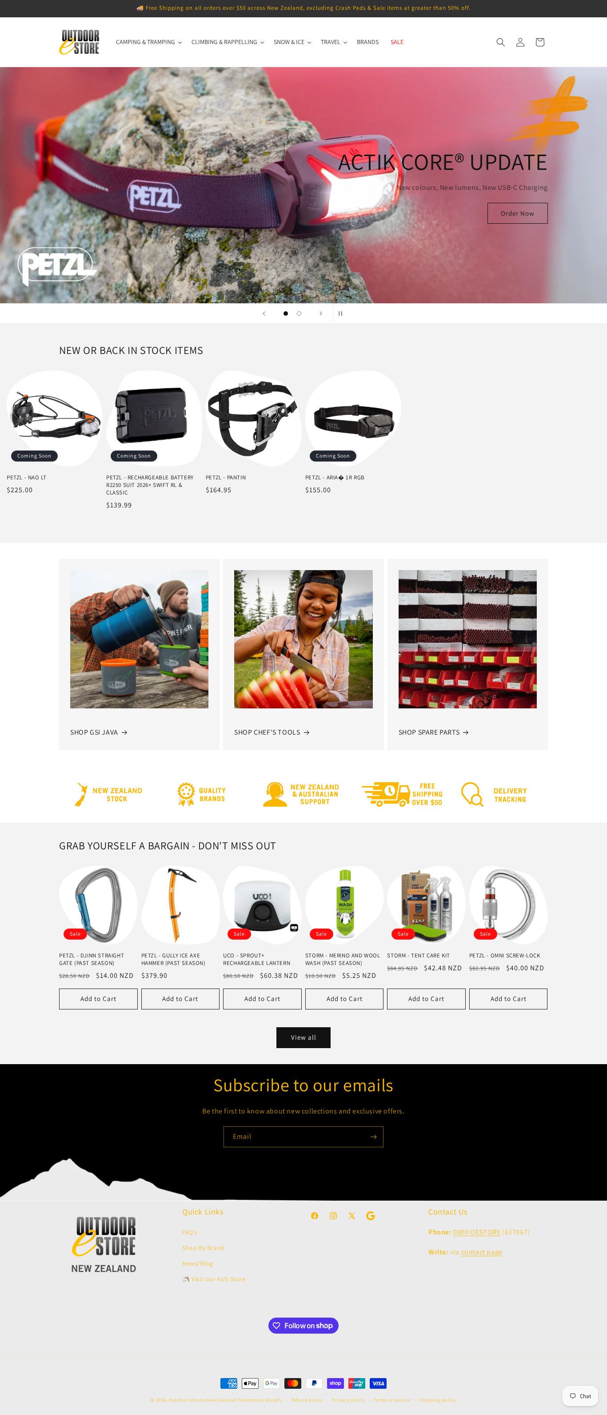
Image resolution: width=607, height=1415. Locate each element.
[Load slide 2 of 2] (299, 313)
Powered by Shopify (260, 1400)
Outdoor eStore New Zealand (202, 1400)
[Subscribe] (373, 1136)
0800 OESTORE (476, 1231)
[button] (501, 42)
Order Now (518, 213)
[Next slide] (321, 313)
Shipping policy (437, 1399)
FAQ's (190, 1232)
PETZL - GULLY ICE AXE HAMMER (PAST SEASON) (173, 959)
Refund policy (307, 1399)
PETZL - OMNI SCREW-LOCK (504, 955)
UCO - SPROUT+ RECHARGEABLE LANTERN (256, 959)
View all (303, 1037)
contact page (482, 1251)
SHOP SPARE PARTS (429, 732)
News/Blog (197, 1263)
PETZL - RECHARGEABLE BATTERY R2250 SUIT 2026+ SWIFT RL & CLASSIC (150, 485)
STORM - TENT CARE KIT (418, 955)
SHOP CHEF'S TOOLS (267, 732)
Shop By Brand (203, 1247)
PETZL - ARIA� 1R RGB (335, 477)
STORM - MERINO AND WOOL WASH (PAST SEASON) (342, 959)
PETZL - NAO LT (26, 477)
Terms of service (392, 1399)
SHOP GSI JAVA (94, 732)
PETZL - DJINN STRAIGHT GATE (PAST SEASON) (91, 959)
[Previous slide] (264, 313)
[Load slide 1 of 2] (285, 313)
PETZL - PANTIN (226, 477)
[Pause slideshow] (343, 313)
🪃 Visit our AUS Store (214, 1279)
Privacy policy (348, 1399)
